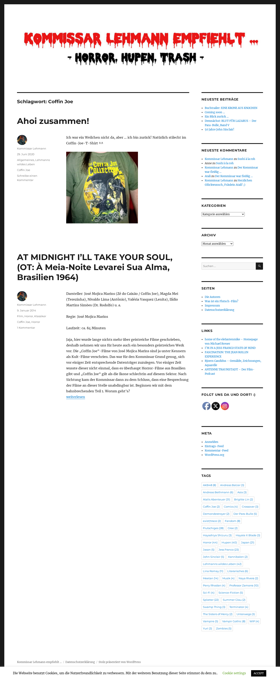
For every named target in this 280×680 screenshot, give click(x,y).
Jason (208, 549)
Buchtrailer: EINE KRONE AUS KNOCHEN (231, 108)
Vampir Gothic (233, 621)
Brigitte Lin (243, 499)
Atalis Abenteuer (216, 499)
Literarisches (237, 571)
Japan (247, 542)
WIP (254, 621)
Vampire (210, 621)
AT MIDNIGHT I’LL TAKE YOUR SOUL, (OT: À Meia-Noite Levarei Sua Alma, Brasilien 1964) (94, 267)
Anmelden (211, 442)
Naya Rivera (248, 578)
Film (20, 316)
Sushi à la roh (246, 159)
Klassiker (40, 316)
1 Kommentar (26, 327)
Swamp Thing (214, 607)
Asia (242, 492)
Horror (28, 316)
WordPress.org (214, 455)
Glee (233, 528)
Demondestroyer (216, 513)
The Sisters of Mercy (217, 614)
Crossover (250, 506)
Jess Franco (229, 549)
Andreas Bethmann (218, 492)
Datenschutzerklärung (219, 310)
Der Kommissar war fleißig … (234, 176)
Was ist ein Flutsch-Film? (221, 301)
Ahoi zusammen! (53, 121)
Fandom (232, 521)
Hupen (229, 542)
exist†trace (212, 521)
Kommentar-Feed (216, 450)
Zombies (223, 628)
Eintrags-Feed (214, 446)
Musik (228, 578)
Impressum (212, 305)
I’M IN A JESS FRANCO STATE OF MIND (230, 348)
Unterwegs (246, 614)
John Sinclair (213, 556)
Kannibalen (238, 556)
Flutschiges (213, 528)
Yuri (207, 628)
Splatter (211, 599)
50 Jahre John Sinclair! (219, 129)
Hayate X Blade (248, 535)
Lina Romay (213, 571)
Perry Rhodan (214, 585)
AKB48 (209, 485)
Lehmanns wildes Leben (222, 564)
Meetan (210, 578)
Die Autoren (212, 297)
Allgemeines (25, 160)
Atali (208, 176)
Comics (231, 506)
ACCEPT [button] (259, 673)
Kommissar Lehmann (31, 148)
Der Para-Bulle (245, 513)
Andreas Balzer (232, 485)
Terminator (238, 607)
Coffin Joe (23, 170)
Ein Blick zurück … (217, 116)
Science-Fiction (231, 592)
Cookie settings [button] (234, 673)
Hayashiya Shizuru (217, 535)
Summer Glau (234, 599)
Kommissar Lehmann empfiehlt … (39, 662)
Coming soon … (215, 112)
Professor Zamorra (243, 585)
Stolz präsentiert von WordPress (120, 662)
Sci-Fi (208, 592)
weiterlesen (75, 397)
